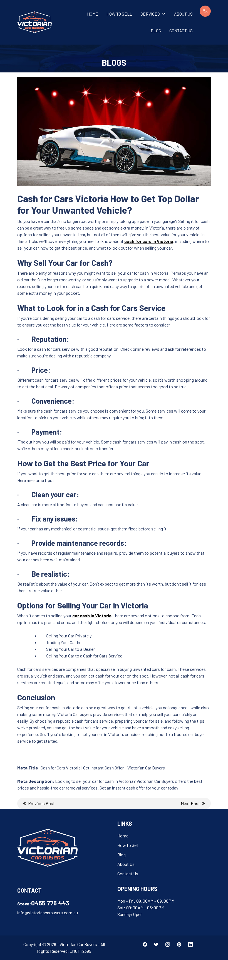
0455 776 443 (50, 903)
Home (92, 13)
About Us (183, 13)
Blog (156, 30)
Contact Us (181, 30)
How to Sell (119, 13)
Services (150, 13)
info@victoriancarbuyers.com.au (47, 912)
